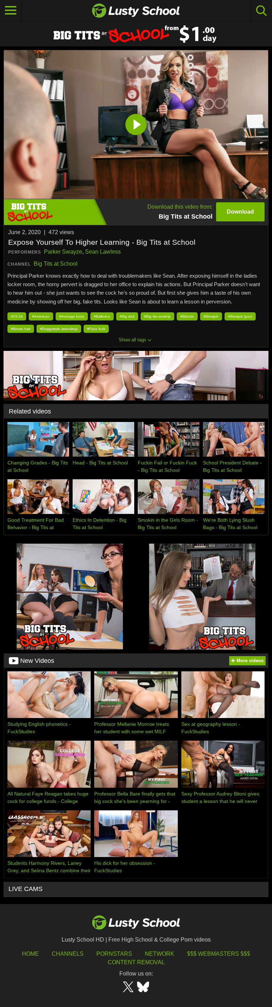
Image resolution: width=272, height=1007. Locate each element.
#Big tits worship (157, 316)
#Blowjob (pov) (240, 316)
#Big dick (127, 316)
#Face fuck (96, 329)
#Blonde (187, 316)
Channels (68, 954)
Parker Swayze (63, 252)
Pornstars (114, 954)
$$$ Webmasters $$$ (218, 954)
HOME (30, 954)
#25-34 (17, 316)
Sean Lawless (103, 252)
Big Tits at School (56, 264)
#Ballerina (102, 316)
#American (41, 316)
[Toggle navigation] (10, 10)
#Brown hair (20, 329)
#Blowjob (211, 316)
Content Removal (136, 962)
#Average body (71, 316)
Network (159, 954)
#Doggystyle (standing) (59, 329)
